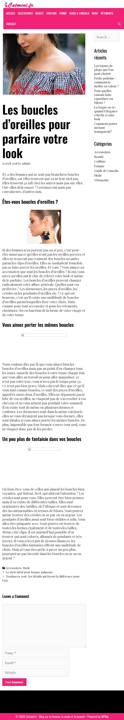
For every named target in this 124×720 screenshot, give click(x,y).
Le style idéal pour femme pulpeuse (29, 572)
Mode (95, 13)
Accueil (10, 13)
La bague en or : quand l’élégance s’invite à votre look (106, 113)
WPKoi (105, 716)
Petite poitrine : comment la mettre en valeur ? (106, 82)
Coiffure (51, 13)
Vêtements (107, 13)
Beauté (39, 13)
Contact (11, 24)
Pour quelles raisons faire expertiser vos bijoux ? (103, 97)
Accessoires (25, 13)
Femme (63, 13)
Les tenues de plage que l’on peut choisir (104, 70)
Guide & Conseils (79, 13)
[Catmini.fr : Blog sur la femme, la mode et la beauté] (18, 3)
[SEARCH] (119, 24)
